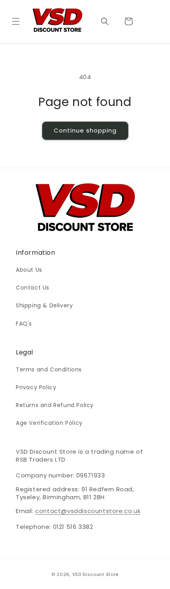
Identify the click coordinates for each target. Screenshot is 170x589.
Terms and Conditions (49, 369)
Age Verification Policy (49, 423)
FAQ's (24, 324)
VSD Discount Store (95, 574)
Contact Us (32, 288)
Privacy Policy (36, 387)
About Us (29, 270)
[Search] (104, 21)
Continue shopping (85, 130)
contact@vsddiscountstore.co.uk (87, 511)
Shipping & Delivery (44, 305)
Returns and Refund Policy (55, 405)
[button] (16, 21)
